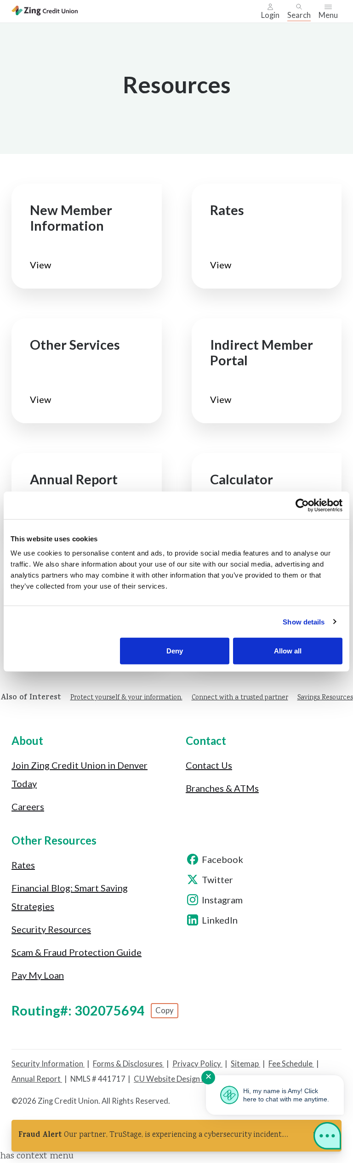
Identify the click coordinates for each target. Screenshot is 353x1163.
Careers (27, 806)
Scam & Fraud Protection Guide (76, 952)
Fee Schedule (291, 1063)
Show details (304, 621)
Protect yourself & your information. (126, 698)
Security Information (48, 1063)
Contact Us (209, 765)
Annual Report (36, 1079)
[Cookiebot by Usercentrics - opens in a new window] (302, 505)
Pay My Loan (37, 975)
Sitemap (245, 1063)
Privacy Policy (197, 1063)
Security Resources (51, 929)
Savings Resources (325, 698)
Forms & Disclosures (128, 1063)
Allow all (288, 651)
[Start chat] (327, 1138)
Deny (174, 651)
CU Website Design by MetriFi (185, 1079)
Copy (164, 1010)
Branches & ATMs (222, 788)
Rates (23, 864)
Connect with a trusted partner (240, 698)
